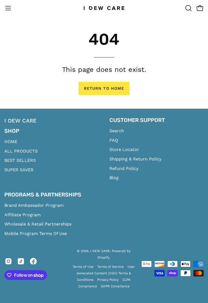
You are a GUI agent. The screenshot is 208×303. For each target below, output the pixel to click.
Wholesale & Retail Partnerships (38, 224)
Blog (114, 177)
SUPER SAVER (19, 169)
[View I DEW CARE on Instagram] (8, 262)
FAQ (113, 140)
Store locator (124, 149)
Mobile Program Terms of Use (35, 233)
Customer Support (137, 120)
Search (116, 130)
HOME (10, 141)
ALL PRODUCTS (21, 151)
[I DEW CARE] (104, 8)
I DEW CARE (100, 251)
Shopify (103, 257)
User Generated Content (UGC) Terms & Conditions (106, 273)
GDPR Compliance (115, 286)
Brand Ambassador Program (34, 205)
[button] (188, 8)
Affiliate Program (22, 214)
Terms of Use (83, 267)
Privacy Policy (108, 280)
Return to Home (104, 88)
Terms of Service (110, 267)
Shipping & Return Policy (135, 159)
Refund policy (123, 168)
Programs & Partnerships (42, 194)
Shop (11, 131)
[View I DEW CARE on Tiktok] (21, 262)
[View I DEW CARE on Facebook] (33, 262)
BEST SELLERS (20, 160)
